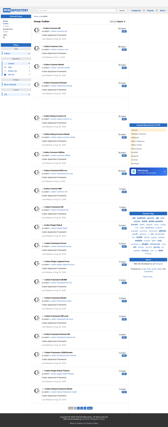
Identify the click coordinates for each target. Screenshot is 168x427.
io (149, 234)
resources (155, 244)
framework (153, 231)
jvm (134, 237)
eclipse (158, 227)
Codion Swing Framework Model (58, 389)
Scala (144, 269)
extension (144, 231)
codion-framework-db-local (62, 319)
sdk (135, 247)
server (141, 247)
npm (154, 240)
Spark (153, 269)
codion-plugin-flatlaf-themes (62, 374)
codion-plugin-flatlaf (59, 228)
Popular (150, 10)
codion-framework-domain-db (63, 337)
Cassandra (148, 271)
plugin (145, 244)
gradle (135, 234)
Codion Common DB (52, 28)
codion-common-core (59, 49)
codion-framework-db (60, 210)
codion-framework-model (61, 301)
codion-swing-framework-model (64, 392)
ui (156, 250)
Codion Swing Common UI (55, 116)
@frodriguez (158, 264)
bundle (134, 224)
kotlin (140, 237)
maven (162, 237)
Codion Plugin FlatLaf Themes (57, 371)
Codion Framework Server (55, 243)
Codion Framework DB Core (55, 170)
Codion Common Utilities (54, 152)
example (135, 231)
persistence (136, 244)
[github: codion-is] (4, 37)
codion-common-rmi (59, 192)
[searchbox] (75, 10)
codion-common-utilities (60, 155)
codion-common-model (60, 68)
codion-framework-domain (61, 86)
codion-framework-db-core (62, 173)
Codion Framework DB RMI (55, 280)
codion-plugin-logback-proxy (63, 264)
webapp (148, 253)
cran (137, 228)
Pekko (159, 269)
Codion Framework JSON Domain (58, 352)
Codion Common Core (53, 46)
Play (148, 269)
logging (154, 237)
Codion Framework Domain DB (57, 334)
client (142, 224)
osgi (159, 240)
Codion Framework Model (55, 298)
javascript (159, 234)
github (162, 231)
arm (162, 218)
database (149, 227)
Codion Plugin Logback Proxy (56, 261)
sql (162, 247)
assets (137, 221)
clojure (149, 224)
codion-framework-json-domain (63, 355)
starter (137, 250)
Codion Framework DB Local (56, 316)
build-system (156, 221)
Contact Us (80, 423)
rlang (164, 244)
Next (90, 408)
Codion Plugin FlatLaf (53, 225)
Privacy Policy (92, 423)
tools (152, 251)
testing (145, 250)
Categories (136, 10)
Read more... (148, 277)
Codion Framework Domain (55, 83)
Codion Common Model (54, 64)
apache (151, 218)
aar (134, 218)
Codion (5, 24)
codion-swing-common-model (63, 137)
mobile (139, 240)
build (145, 221)
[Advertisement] (84, 3)
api (158, 218)
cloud (156, 224)
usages (122, 28)
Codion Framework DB (53, 207)
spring (156, 247)
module (147, 240)
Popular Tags (148, 213)
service (148, 247)
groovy (143, 234)
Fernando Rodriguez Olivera (93, 419)
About (162, 10)
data (142, 227)
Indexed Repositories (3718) (148, 125)
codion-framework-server (61, 246)
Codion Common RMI (53, 189)
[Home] (16, 12)
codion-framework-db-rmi (61, 283)
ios (152, 234)
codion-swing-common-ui (61, 119)
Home (36, 16)
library (147, 237)
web (160, 250)
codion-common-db (59, 31)
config (163, 224)
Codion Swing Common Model (56, 134)
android (141, 218)
